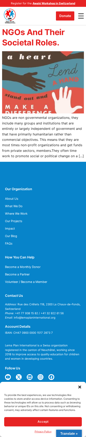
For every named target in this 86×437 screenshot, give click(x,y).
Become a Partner (17, 274)
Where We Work (16, 213)
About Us (11, 198)
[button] (80, 387)
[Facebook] (51, 377)
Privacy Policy (43, 431)
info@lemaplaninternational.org (34, 317)
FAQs (9, 243)
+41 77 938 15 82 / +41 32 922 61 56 (39, 313)
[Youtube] (8, 377)
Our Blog (11, 236)
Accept (43, 422)
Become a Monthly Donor (22, 267)
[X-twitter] (19, 377)
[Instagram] (40, 377)
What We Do (14, 206)
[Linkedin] (30, 377)
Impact (10, 228)
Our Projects (13, 221)
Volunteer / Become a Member (26, 282)
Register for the (43, 3)
